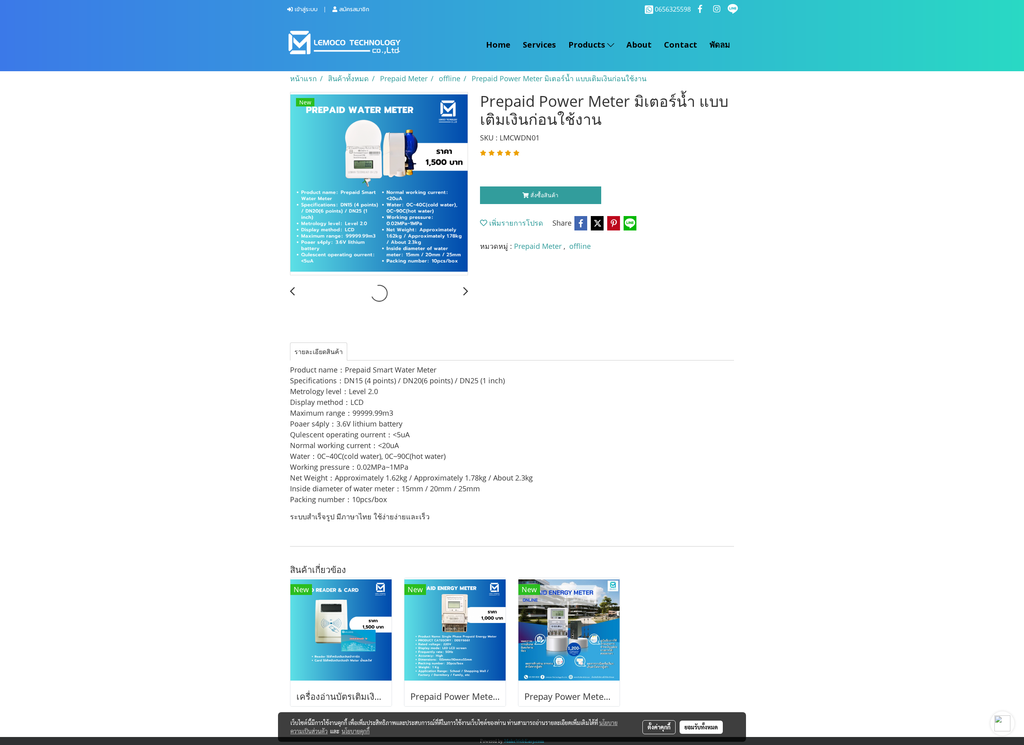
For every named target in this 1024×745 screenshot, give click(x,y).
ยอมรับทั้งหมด (701, 727)
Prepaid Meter (539, 246)
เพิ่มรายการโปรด (515, 223)
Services (539, 44)
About (639, 44)
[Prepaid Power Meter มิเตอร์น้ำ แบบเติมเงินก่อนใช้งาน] (379, 184)
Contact (680, 44)
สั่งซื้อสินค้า (543, 195)
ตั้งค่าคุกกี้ (659, 727)
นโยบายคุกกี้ (356, 731)
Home (498, 44)
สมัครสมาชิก (353, 9)
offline (580, 246)
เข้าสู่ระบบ (305, 9)
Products (587, 44)
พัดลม (720, 44)
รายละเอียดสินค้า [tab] (318, 351)
